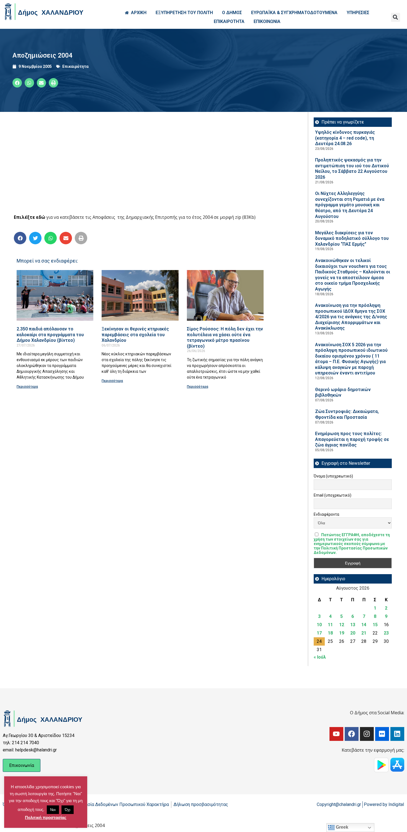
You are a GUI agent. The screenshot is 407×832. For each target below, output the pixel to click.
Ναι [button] (53, 810)
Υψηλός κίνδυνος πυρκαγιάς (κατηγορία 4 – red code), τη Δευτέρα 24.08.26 (345, 138)
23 (386, 633)
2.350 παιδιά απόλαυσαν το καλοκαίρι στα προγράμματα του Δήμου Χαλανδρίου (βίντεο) (50, 334)
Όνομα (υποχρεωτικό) (333, 476)
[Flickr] (382, 734)
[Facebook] (352, 734)
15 (375, 624)
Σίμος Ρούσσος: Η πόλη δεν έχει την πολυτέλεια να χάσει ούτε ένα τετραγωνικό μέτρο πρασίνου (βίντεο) (225, 337)
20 (352, 633)
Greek (341, 827)
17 (319, 633)
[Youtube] (336, 734)
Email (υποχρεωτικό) (332, 495)
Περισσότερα (27, 387)
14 (363, 624)
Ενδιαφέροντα (326, 514)
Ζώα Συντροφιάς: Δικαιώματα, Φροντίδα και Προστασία (347, 414)
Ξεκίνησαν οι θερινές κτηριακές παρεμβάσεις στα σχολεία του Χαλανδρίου (135, 334)
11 (330, 624)
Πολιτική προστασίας (45, 817)
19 (341, 633)
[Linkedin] (397, 734)
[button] (395, 17)
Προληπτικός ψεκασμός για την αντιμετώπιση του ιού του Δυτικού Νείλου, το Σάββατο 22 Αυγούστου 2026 (352, 168)
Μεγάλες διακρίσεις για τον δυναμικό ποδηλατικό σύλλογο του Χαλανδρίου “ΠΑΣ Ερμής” (352, 238)
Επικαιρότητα (75, 66)
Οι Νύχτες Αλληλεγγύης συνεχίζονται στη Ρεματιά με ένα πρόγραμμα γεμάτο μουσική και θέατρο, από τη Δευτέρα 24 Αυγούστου (349, 205)
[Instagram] (367, 734)
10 (319, 624)
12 (341, 624)
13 (352, 624)
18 (330, 633)
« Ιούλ (320, 657)
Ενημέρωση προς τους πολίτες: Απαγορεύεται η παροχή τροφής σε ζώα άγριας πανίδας (352, 439)
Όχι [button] (67, 810)
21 (363, 633)
